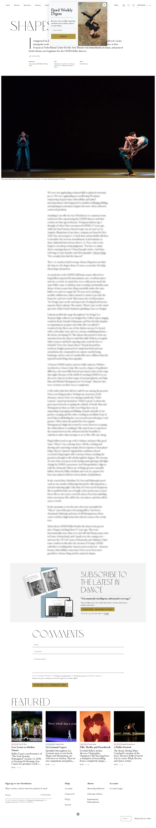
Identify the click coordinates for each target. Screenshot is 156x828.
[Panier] (133, 5)
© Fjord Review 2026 (142, 819)
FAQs (67, 799)
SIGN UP (63, 36)
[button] (116, 5)
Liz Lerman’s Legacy (56, 747)
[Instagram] (78, 814)
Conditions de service (80, 676)
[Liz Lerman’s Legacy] (61, 726)
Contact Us (70, 794)
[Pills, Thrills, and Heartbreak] (95, 726)
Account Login (116, 789)
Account (68, 789)
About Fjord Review (96, 789)
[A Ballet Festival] (129, 726)
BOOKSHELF (50, 744)
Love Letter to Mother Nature (23, 749)
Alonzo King (99, 253)
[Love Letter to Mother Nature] (26, 726)
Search (68, 805)
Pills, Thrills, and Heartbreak (95, 747)
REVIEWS (14, 744)
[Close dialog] (104, 5)
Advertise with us (94, 794)
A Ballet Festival (122, 747)
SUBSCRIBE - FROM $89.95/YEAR (98, 609)
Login (106, 613)
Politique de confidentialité (62, 676)
